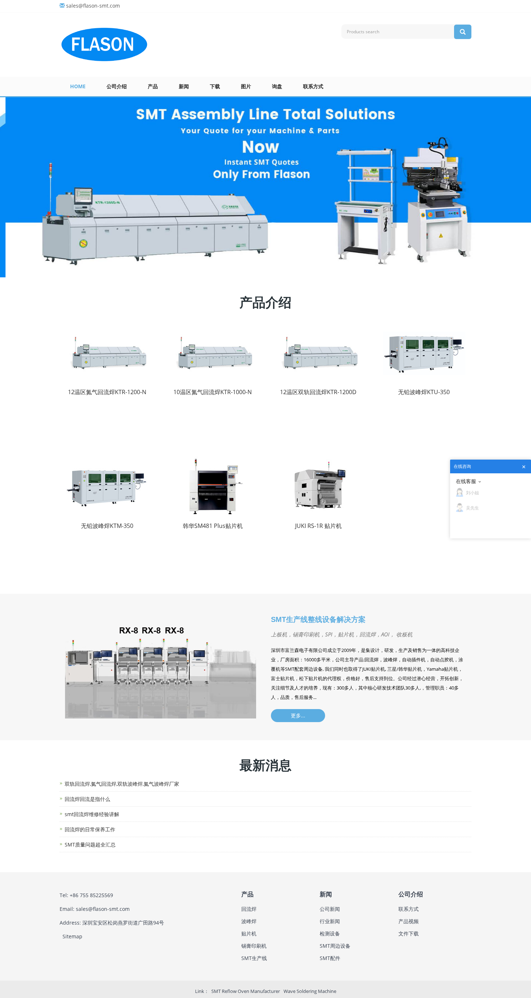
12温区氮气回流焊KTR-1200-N (107, 392)
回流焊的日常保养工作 (90, 829)
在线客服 (466, 481)
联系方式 (313, 86)
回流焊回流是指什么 (87, 799)
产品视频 (408, 921)
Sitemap (72, 936)
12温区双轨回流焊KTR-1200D (318, 392)
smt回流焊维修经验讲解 (92, 814)
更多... (298, 715)
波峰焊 (248, 921)
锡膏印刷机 (254, 945)
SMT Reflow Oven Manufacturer (245, 991)
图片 (246, 86)
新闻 (184, 86)
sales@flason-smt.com (93, 5)
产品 (153, 86)
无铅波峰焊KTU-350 (424, 392)
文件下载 (408, 933)
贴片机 (248, 933)
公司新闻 (330, 908)
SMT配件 (330, 958)
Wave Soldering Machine (310, 991)
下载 (215, 86)
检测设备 (330, 933)
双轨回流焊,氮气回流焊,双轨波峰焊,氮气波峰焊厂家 (122, 783)
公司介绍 (117, 86)
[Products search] (462, 32)
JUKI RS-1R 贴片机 (318, 526)
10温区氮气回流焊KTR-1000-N (212, 392)
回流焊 (248, 908)
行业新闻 (330, 921)
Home (78, 86)
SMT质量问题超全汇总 (90, 844)
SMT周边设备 (335, 945)
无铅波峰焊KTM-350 (107, 526)
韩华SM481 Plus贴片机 (213, 526)
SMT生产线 (254, 958)
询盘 (277, 86)
